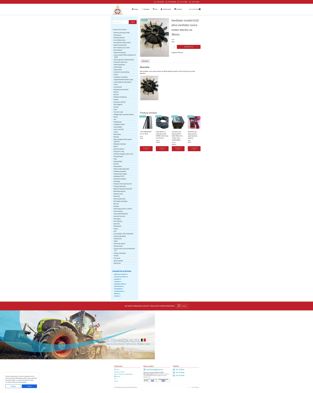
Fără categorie (118, 104)
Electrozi (116, 94)
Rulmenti (116, 206)
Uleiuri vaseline (118, 261)
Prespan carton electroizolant (123, 184)
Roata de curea (118, 194)
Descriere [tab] (145, 61)
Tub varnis (117, 258)
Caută (133, 22)
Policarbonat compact (120, 174)
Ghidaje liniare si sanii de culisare (124, 114)
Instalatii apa (117, 122)
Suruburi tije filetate (120, 236)
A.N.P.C (116, 381)
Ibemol (116, 117)
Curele (116, 84)
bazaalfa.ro (117, 279)
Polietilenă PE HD (119, 176)
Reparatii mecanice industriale (123, 189)
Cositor (116, 74)
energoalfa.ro (118, 289)
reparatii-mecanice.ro (121, 277)
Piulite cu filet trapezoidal (121, 169)
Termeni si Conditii (119, 372)
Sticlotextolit (117, 226)
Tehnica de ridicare (119, 243)
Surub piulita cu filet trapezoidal (123, 234)
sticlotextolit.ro (119, 291)
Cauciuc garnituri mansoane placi (124, 60)
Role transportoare (119, 199)
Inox (115, 119)
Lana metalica (118, 127)
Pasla (115, 159)
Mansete (116, 137)
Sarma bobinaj (118, 211)
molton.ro (117, 296)
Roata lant (117, 196)
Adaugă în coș (188, 46)
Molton (116, 146)
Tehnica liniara (118, 246)
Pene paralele (118, 161)
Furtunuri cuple (118, 112)
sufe (115, 231)
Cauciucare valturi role (120, 62)
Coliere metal (118, 67)
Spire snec (117, 224)
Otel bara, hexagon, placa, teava (123, 154)
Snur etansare (118, 221)
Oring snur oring (119, 151)
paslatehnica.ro (119, 286)
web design (189, 387)
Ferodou (116, 107)
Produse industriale (120, 186)
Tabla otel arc (118, 239)
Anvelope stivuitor (119, 37)
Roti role (116, 204)
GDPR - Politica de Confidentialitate (17, 382)
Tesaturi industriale (120, 253)
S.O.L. (115, 379)
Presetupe (117, 181)
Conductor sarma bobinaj (121, 72)
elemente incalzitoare (120, 97)
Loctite (116, 132)
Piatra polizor (118, 166)
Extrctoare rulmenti (119, 102)
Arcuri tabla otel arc (120, 40)
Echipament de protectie (121, 89)
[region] (21, 381)
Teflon (116, 241)
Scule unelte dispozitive (121, 214)
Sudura (116, 229)
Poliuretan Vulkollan (120, 179)
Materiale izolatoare (120, 144)
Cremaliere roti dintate (120, 77)
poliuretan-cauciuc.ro (121, 274)
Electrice (116, 92)
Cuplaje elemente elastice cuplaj (123, 79)
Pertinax (116, 164)
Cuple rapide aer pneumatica (122, 82)
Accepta (29, 386)
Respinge (13, 386)
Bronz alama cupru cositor (122, 47)
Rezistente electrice (119, 191)
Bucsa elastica (118, 50)
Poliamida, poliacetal (120, 171)
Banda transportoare (120, 45)
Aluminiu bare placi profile (122, 32)
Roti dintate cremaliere (120, 201)
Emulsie (116, 99)
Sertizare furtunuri (119, 216)
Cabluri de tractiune (120, 52)
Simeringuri (117, 219)
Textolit (116, 256)
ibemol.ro (117, 293)
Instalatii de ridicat (119, 124)
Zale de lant (117, 263)
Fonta (115, 109)
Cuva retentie (118, 87)
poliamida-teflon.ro (120, 284)
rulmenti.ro (117, 281)
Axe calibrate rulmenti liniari (122, 42)
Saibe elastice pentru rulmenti (123, 209)
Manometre (117, 134)
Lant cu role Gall (118, 129)
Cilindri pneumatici (119, 65)
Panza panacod (118, 156)
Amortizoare (117, 35)
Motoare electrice (119, 149)
